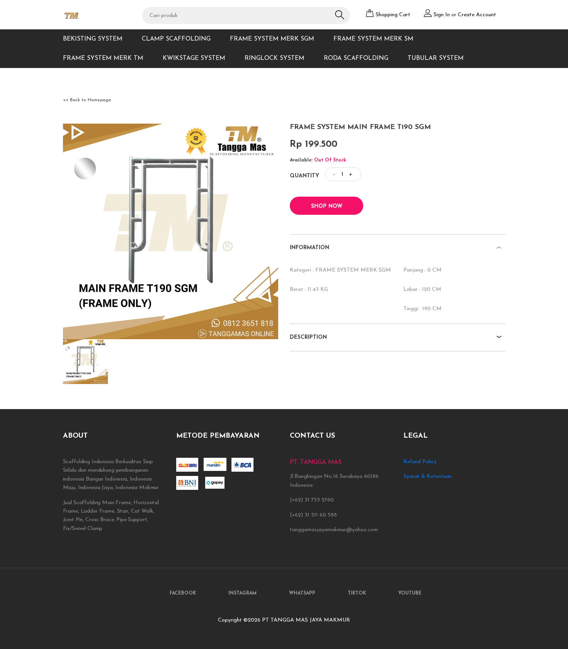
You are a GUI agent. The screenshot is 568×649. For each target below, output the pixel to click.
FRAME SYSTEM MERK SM (373, 39)
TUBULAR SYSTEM (436, 58)
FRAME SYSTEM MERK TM (103, 58)
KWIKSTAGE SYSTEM (194, 58)
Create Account (477, 15)
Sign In (442, 15)
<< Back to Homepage (87, 100)
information (309, 248)
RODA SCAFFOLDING (356, 58)
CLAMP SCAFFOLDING (176, 39)
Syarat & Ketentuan (427, 476)
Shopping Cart (393, 15)
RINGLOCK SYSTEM (274, 58)
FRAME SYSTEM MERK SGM (272, 39)
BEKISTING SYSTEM (92, 39)
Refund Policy (420, 462)
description (308, 337)
